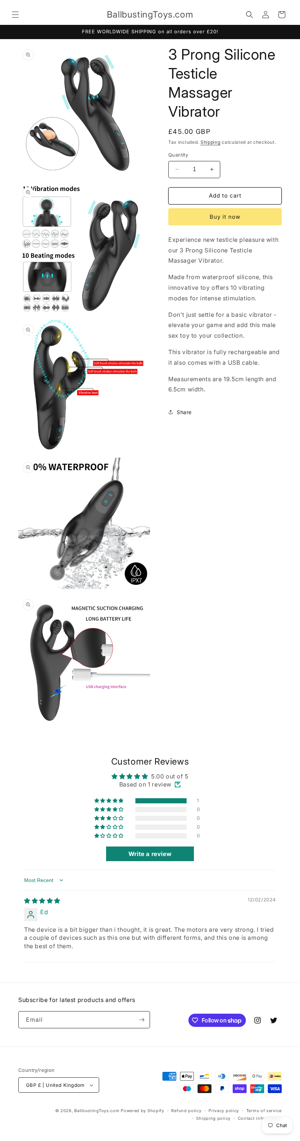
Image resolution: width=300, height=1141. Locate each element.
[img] (42, 900)
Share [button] (184, 412)
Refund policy (186, 1110)
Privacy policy (224, 1110)
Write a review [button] (150, 853)
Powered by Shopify (142, 1110)
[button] (15, 15)
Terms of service (264, 1110)
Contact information (260, 1118)
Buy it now (225, 216)
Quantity (178, 155)
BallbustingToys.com (96, 1110)
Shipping (210, 142)
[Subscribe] (142, 1019)
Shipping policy (213, 1118)
